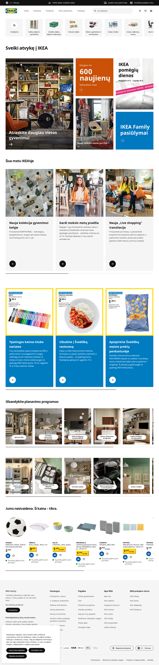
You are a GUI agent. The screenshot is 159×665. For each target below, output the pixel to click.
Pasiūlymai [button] (50, 11)
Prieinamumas (95, 660)
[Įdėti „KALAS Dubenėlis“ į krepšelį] (54, 555)
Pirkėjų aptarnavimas (86, 596)
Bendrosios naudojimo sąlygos (89, 618)
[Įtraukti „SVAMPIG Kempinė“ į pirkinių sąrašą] (107, 553)
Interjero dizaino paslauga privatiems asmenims (60, 619)
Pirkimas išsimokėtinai (58, 605)
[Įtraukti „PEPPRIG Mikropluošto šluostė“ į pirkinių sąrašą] (131, 557)
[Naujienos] (94, 77)
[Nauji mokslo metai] (94, 124)
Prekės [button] (26, 11)
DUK (79, 601)
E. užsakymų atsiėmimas (59, 601)
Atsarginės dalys (84, 627)
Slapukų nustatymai (16, 656)
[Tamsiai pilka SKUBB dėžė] (48, 476)
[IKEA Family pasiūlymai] (134, 131)
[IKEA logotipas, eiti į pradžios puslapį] (11, 11)
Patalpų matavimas (57, 625)
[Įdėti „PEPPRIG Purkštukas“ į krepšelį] (148, 553)
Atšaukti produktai (85, 609)
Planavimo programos (86, 605)
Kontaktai (150, 660)
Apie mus (107, 596)
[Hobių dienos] (134, 83)
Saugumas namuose (112, 605)
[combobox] (112, 11)
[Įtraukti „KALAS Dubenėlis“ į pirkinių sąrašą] (60, 555)
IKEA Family (108, 618)
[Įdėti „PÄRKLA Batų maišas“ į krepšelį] (31, 555)
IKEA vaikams (109, 601)
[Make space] (39, 104)
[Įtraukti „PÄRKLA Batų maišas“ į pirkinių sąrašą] (37, 555)
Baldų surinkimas (56, 630)
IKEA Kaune (134, 601)
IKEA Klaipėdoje (136, 605)
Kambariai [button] (37, 11)
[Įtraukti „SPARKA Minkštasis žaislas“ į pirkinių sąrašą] (13, 555)
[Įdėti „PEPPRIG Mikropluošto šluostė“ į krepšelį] (125, 557)
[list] (79, 28)
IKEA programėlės (111, 623)
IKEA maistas (109, 609)
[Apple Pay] (88, 648)
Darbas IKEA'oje (110, 627)
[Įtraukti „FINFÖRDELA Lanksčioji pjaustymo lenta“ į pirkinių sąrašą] (84, 559)
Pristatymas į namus (58, 596)
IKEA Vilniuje (134, 596)
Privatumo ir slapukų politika (135, 660)
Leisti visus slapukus (17, 650)
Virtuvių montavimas (58, 614)
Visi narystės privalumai (14, 605)
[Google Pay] (95, 648)
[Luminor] (66, 648)
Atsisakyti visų (36, 650)
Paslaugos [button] (81, 11)
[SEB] (74, 648)
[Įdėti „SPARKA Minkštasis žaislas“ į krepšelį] (8, 555)
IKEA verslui (108, 614)
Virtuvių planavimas (57, 609)
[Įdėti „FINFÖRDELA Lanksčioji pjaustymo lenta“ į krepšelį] (78, 559)
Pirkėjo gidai (82, 623)
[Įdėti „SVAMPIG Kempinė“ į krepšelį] (101, 553)
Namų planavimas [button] (65, 11)
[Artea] (81, 648)
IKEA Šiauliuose (135, 609)
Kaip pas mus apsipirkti (86, 614)
